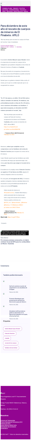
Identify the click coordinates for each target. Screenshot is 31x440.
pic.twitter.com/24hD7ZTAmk (12, 207)
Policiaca (23, 10)
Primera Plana (7, 8)
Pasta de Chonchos (10, 333)
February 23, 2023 (9, 134)
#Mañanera (15, 205)
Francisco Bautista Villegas (7, 45)
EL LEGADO (5, 13)
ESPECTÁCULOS (18, 11)
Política (22, 8)
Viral (4, 11)
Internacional (14, 10)
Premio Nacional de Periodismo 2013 (11, 422)
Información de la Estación (8, 426)
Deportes (10, 11)
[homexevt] (3, 393)
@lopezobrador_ (16, 202)
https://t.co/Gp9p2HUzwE (11, 127)
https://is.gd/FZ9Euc (14, 217)
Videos (26, 11)
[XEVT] (5, 5)
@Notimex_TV (8, 205)
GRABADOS (13, 13)
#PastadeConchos (9, 192)
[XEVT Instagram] (23, 19)
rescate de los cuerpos (11, 343)
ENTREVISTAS (21, 13)
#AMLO (21, 205)
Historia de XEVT (5, 423)
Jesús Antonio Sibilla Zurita (9, 425)
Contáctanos (4, 428)
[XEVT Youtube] (25, 19)
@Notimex (24, 202)
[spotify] (3, 3)
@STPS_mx (7, 202)
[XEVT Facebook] (19, 19)
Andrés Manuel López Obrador (12, 328)
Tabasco (16, 8)
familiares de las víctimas (11, 347)
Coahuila (7, 338)
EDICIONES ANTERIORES (9, 14)
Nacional (5, 10)
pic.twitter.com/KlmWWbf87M (12, 129)
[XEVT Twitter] (21, 19)
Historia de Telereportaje (8, 420)
